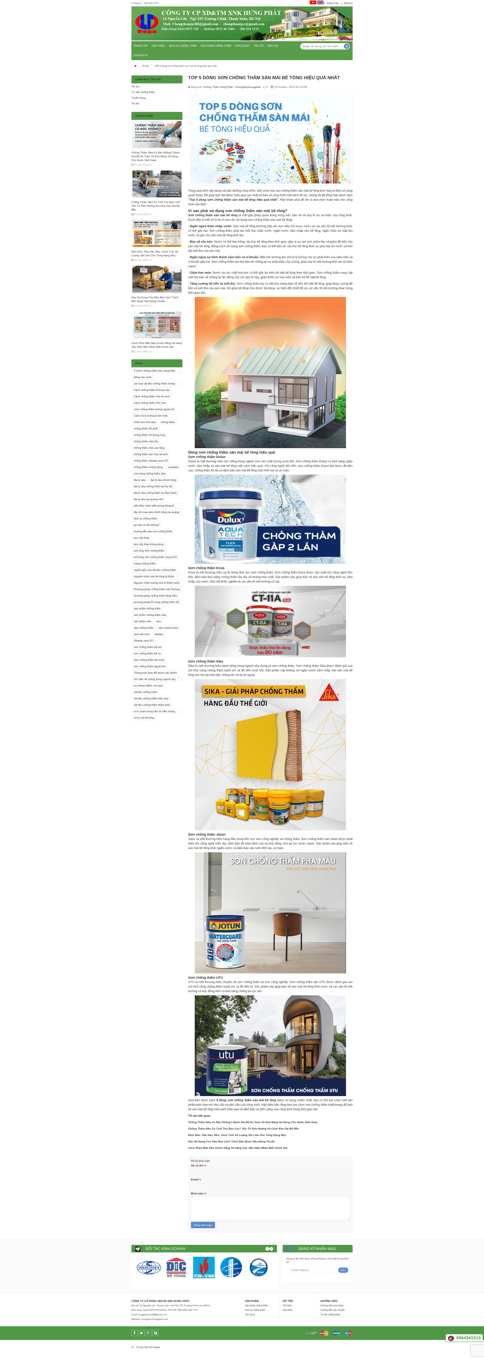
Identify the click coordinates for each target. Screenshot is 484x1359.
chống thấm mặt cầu (146, 441)
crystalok (173, 467)
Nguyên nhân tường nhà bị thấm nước (157, 582)
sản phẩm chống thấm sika (150, 614)
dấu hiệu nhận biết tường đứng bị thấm (154, 506)
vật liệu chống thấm (145, 691)
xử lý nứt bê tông (144, 717)
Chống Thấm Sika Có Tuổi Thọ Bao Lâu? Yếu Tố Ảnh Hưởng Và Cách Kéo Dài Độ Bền (156, 206)
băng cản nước (143, 377)
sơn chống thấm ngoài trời (149, 666)
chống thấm (168, 422)
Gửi (342, 1270)
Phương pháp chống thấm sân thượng (157, 589)
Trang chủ (140, 45)
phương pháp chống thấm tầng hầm (155, 595)
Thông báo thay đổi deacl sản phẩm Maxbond (155, 673)
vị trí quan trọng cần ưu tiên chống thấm (154, 712)
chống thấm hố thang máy (149, 434)
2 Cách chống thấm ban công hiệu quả (154, 371)
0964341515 (468, 1337)
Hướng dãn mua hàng (331, 1305)
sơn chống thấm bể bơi (148, 647)
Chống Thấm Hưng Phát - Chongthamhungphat (232, 86)
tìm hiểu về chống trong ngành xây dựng (154, 680)
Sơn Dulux (140, 55)
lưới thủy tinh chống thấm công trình (155, 557)
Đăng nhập (332, 3)
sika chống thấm (144, 627)
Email (194, 1179)
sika (158, 621)
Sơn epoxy (242, 45)
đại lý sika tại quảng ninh (148, 499)
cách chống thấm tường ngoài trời (154, 409)
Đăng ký (348, 3)
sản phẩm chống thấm (147, 608)
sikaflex (158, 634)
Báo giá (273, 45)
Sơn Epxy (250, 1314)
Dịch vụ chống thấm (183, 45)
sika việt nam (142, 634)
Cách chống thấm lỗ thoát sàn (152, 389)
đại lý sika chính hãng (163, 479)
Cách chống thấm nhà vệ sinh (152, 396)
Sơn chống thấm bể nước (149, 659)
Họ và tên (197, 1165)
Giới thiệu (158, 45)
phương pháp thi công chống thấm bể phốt (156, 602)
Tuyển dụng (138, 97)
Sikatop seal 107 (144, 640)
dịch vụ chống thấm (145, 518)
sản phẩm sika (142, 621)
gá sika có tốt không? (146, 524)
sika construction (168, 627)
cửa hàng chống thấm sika (150, 473)
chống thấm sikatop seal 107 (151, 460)
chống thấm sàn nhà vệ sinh (151, 454)
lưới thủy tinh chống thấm (149, 550)
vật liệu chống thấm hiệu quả (151, 698)
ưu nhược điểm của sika (148, 685)
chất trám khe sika (145, 422)
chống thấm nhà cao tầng (149, 447)
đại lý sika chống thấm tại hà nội (153, 486)
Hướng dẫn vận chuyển (332, 1310)
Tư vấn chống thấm (143, 92)
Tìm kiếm (287, 1305)
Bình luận (197, 1193)
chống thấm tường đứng (148, 467)
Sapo (157, 1347)
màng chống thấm (145, 563)
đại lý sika (140, 479)
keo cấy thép (141, 537)
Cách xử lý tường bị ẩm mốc (151, 415)
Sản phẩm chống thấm (216, 45)
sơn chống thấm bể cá (147, 653)
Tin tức (259, 45)
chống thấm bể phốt (146, 428)
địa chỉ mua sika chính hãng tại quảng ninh (156, 513)
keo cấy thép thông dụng (149, 544)
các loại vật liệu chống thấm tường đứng (154, 384)
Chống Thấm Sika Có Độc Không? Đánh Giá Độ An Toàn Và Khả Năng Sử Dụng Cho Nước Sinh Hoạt (155, 156)
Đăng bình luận (203, 1225)
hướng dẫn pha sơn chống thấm (153, 531)
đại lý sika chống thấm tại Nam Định (155, 492)
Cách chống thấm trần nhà (150, 402)
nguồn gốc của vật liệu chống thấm (155, 569)
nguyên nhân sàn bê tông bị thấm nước (154, 577)
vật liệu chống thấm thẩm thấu (152, 704)
